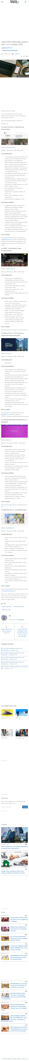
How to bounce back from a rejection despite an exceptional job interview (22, 743)
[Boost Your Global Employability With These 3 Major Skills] (22, 712)
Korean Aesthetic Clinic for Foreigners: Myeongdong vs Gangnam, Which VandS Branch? (14, 847)
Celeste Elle (8, 48)
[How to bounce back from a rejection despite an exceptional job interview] (22, 732)
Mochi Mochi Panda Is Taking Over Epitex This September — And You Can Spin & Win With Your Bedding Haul (13, 996)
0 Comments (17, 53)
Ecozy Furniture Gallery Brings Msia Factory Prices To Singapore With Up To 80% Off (18, 938)
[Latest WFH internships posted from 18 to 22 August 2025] (7, 712)
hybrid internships (7, 606)
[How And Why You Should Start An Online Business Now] (7, 732)
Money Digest (8, 1058)
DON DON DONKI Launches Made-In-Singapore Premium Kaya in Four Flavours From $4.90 (18, 985)
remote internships (19, 606)
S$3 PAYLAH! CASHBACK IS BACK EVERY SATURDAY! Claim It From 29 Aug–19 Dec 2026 (19, 947)
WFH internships (7, 609)
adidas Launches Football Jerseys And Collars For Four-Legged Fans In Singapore (19, 919)
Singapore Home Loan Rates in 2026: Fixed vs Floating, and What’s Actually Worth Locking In (13, 872)
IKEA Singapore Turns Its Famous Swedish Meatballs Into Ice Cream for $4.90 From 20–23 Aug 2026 (18, 1029)
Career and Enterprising (9, 50)
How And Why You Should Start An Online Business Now (7, 742)
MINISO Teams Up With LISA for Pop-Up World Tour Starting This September (18, 928)
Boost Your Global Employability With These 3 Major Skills (21, 722)
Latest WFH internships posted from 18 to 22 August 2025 (7, 722)
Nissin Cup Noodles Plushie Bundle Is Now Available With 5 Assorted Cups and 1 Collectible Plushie (14, 1007)
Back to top (25, 1058)
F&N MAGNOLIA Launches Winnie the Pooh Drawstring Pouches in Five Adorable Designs (18, 957)
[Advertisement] (14, 20)
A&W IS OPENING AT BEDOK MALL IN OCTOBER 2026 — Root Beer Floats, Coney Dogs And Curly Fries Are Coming (14, 1018)
